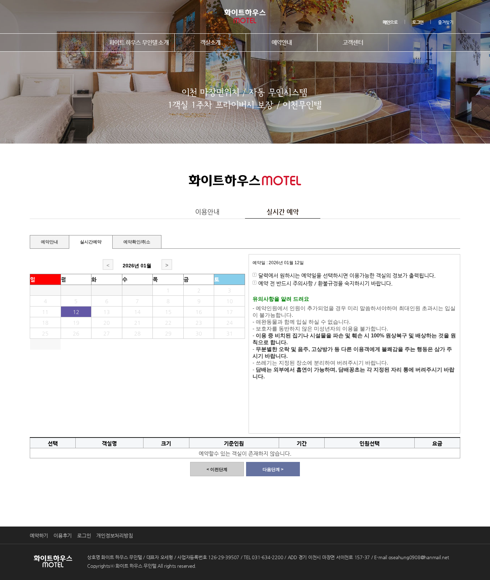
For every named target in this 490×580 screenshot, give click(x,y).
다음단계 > (273, 469)
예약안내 (282, 42)
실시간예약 (91, 241)
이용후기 (62, 535)
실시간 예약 (283, 211)
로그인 (84, 535)
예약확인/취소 (136, 241)
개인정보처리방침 (114, 535)
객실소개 (210, 42)
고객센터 (353, 42)
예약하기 (39, 535)
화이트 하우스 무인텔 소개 (139, 42)
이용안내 (207, 211)
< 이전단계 (217, 469)
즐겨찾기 (445, 22)
